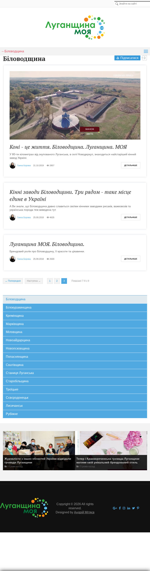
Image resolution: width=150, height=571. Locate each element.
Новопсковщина (17, 348)
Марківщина (15, 324)
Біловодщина (15, 299)
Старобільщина (17, 381)
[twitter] (133, 508)
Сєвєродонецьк (17, 397)
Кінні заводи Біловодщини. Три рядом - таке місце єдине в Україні (70, 195)
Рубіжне (12, 414)
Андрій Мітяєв (84, 512)
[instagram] (124, 508)
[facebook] (119, 508)
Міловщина (14, 332)
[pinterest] (138, 508)
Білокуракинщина (18, 307)
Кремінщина (15, 315)
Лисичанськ (14, 405)
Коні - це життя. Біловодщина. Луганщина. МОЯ (68, 146)
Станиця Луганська (20, 373)
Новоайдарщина (18, 340)
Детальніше (130, 165)
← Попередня (13, 281)
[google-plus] (115, 508)
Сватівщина (14, 365)
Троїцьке (12, 389)
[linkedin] (129, 508)
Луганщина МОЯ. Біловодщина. (47, 244)
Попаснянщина (17, 356)
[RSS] (48, 59)
